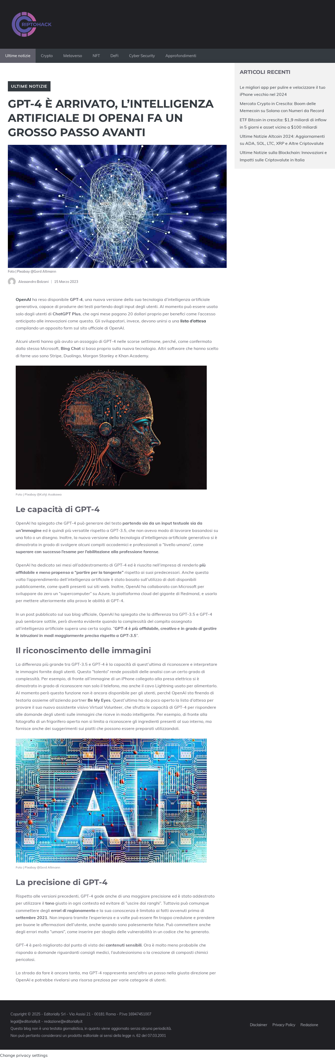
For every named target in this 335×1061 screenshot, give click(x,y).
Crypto (47, 55)
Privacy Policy (283, 1024)
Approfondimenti (180, 55)
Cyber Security (142, 55)
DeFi (114, 55)
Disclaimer (258, 1024)
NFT (96, 55)
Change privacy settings (24, 1055)
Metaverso (72, 55)
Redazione (309, 1024)
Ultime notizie (17, 55)
